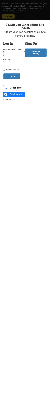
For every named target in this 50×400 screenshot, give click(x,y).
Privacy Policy (8, 11)
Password (7, 59)
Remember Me (12, 69)
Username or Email (12, 49)
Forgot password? (9, 99)
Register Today (36, 52)
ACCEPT (8, 16)
